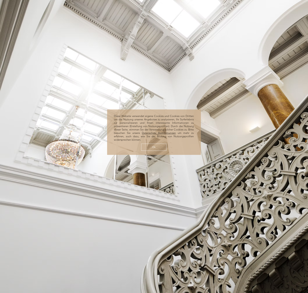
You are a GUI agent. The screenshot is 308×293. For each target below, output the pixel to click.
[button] (153, 147)
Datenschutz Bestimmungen (159, 133)
